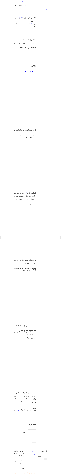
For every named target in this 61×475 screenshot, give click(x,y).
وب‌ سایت (24, 432)
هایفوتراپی (45, 13)
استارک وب (28, 472)
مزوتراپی (21, 411)
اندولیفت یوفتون (45, 10)
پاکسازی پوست (18, 410)
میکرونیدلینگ (26, 192)
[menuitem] (43, 1)
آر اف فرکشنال (45, 9)
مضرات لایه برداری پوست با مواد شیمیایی (29, 71)
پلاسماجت (29, 411)
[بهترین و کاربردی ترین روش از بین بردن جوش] (60, 237)
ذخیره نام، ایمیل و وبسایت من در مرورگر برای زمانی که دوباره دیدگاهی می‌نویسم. (22, 434)
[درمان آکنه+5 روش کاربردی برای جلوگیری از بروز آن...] (0, 237)
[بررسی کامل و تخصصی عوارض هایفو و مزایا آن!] (25, 11)
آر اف (17, 17)
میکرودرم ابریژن (21, 192)
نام (23, 427)
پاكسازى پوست (45, 11)
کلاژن (31, 23)
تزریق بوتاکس (20, 17)
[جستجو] (46, 1)
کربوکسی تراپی (34, 411)
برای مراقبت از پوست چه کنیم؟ (30, 265)
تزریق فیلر (46, 12)
